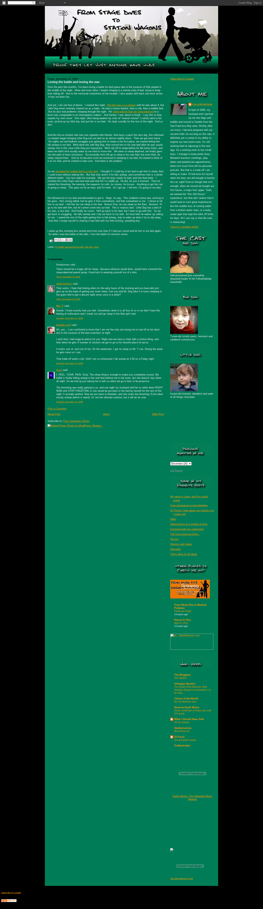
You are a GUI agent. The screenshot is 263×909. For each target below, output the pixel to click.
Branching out (181, 731)
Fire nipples (180, 678)
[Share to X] (63, 240)
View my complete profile (184, 226)
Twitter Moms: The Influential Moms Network (192, 798)
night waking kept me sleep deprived (133, 111)
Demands (175, 549)
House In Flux (182, 619)
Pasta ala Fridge (182, 611)
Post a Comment (57, 408)
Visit (181, 878)
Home (106, 414)
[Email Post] (51, 241)
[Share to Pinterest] (71, 240)
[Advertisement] (189, 824)
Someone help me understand (187, 529)
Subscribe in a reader (182, 78)
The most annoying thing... (185, 534)
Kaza (59, 370)
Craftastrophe (182, 745)
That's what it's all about (183, 554)
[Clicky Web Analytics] (9, 901)
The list (174, 539)
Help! (173, 519)
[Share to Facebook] (67, 240)
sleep (96, 247)
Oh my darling (181, 722)
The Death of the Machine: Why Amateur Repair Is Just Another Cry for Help (192, 690)
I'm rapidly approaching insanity (69, 247)
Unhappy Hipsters (184, 683)
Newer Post (54, 414)
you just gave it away (185, 740)
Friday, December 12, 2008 (68, 277)
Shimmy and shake (181, 544)
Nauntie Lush (63, 324)
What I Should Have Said (189, 719)
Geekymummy (182, 728)
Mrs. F (60, 305)
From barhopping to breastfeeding (189, 505)
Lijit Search (176, 470)
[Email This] (56, 240)
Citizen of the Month (186, 698)
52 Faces (179, 736)
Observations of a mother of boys (189, 524)
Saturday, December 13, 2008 (69, 318)
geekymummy (64, 283)
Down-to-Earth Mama (186, 707)
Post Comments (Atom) (76, 421)
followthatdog (202, 104)
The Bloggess (182, 674)
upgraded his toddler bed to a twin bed (76, 171)
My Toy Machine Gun (185, 701)
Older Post (158, 414)
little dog (89, 247)
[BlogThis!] (60, 240)
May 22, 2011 (181, 623)
